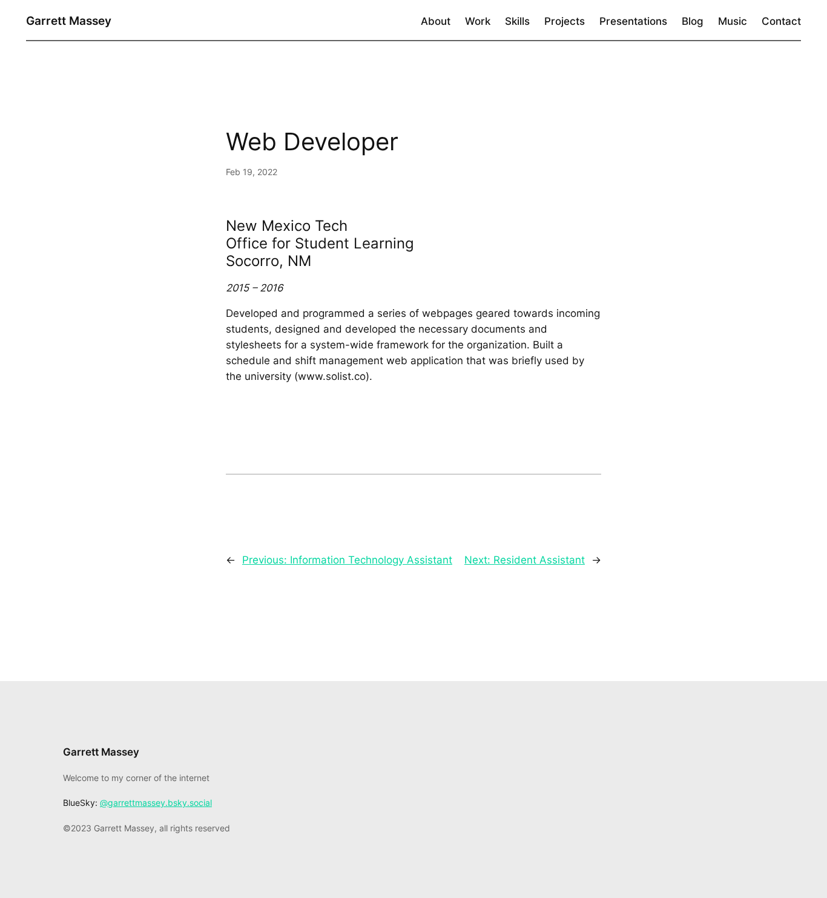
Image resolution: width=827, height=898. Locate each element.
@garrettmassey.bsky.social (156, 802)
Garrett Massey (68, 20)
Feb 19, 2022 (251, 172)
